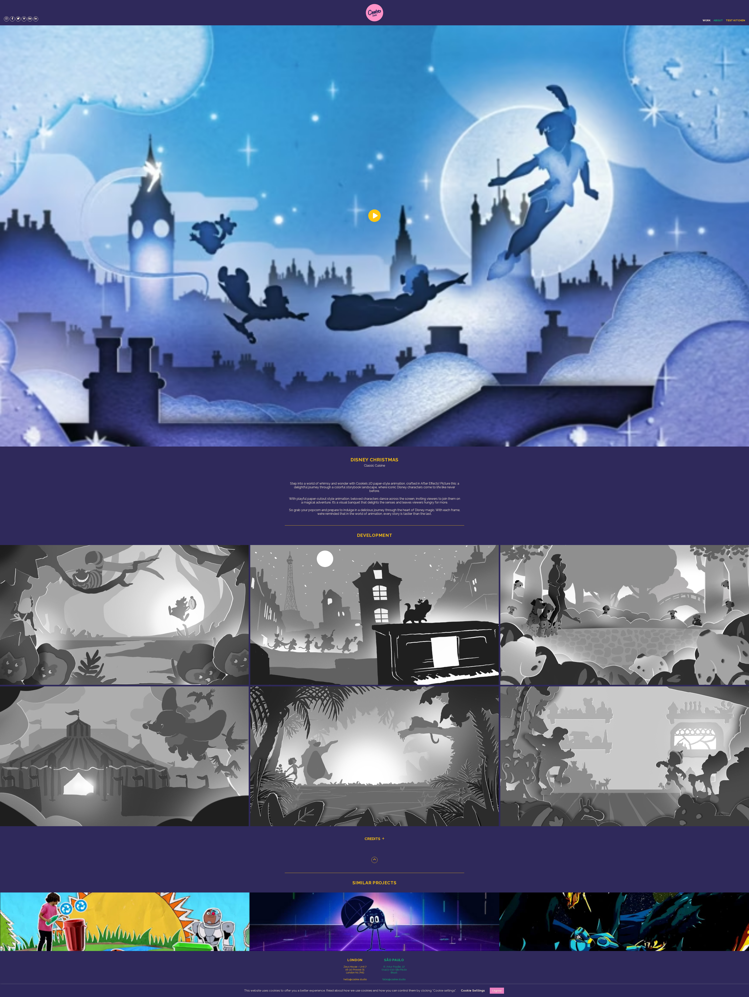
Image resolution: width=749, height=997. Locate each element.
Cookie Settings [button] (473, 990)
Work (707, 20)
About (718, 20)
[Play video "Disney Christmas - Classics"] (374, 236)
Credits (372, 839)
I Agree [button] (497, 990)
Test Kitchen (735, 20)
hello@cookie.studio (355, 979)
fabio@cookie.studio (394, 979)
